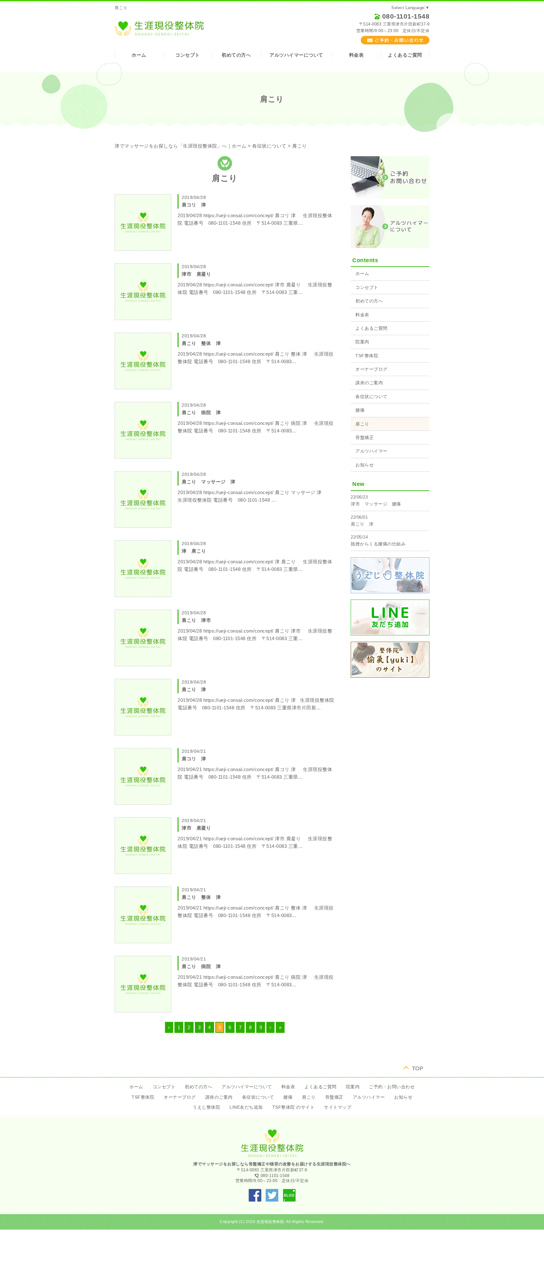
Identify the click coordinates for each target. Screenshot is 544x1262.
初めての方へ (236, 55)
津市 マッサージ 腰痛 (376, 503)
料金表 (356, 55)
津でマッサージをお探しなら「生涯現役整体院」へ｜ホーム (180, 146)
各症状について (269, 146)
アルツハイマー (371, 451)
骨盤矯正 (364, 437)
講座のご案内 (369, 382)
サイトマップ (337, 1107)
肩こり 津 (362, 524)
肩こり (362, 423)
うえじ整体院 (206, 1107)
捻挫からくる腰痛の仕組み (378, 543)
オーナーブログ (371, 369)
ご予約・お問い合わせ (392, 1086)
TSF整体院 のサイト (293, 1107)
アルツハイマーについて (296, 55)
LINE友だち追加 (246, 1107)
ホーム (139, 55)
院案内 (362, 341)
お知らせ (364, 464)
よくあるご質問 (405, 55)
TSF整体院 (366, 355)
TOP (417, 1068)
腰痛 (360, 410)
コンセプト (187, 55)
